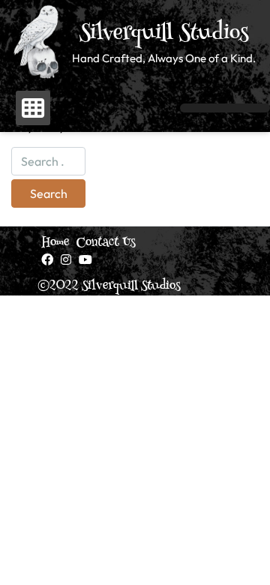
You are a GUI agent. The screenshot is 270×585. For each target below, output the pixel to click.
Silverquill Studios (164, 34)
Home (55, 243)
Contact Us (106, 243)
